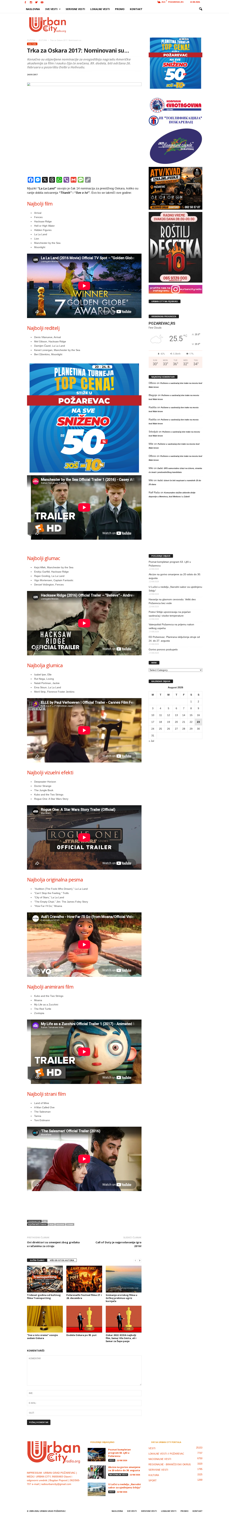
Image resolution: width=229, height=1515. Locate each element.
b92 (44, 1221)
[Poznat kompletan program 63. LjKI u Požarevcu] (97, 1454)
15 (191, 715)
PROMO (120, 9)
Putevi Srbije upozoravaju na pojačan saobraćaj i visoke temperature (170, 613)
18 (160, 721)
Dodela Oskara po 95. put (81, 1335)
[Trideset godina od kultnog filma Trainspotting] (45, 1279)
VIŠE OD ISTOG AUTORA (62, 1260)
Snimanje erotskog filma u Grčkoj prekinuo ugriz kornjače (121, 1298)
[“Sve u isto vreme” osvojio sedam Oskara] (45, 1319)
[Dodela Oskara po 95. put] (84, 1319)
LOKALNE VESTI (100, 9)
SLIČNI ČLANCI (37, 1260)
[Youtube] (42, 2)
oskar (70, 1224)
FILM (51, 1224)
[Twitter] (36, 2)
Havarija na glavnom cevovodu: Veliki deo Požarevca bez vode (172, 601)
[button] (200, 9)
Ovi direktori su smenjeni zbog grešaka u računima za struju (53, 1244)
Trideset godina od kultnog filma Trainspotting (44, 1296)
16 (198, 715)
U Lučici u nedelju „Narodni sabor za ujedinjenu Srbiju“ (175, 588)
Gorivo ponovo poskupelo (163, 649)
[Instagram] (31, 2)
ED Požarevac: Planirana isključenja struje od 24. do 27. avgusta (174, 639)
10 (152, 715)
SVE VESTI (51, 9)
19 (168, 721)
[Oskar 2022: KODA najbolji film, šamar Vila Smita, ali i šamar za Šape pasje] (124, 1319)
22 (191, 721)
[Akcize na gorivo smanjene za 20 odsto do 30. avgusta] (97, 1472)
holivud (60, 1224)
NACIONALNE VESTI (118, 1474)
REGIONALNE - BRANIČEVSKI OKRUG (169, 1464)
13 (176, 715)
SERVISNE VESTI (75, 9)
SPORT (152, 1480)
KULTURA (32, 44)
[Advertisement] (141, 25)
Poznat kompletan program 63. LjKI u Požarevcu (170, 563)
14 (183, 715)
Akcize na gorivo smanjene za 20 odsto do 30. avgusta (175, 576)
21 (183, 721)
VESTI (111, 1460)
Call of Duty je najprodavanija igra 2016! (118, 1244)
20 (176, 721)
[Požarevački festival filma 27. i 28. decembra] (84, 1279)
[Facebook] (25, 2)
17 (152, 721)
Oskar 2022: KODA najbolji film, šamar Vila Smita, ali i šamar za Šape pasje (121, 1338)
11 (160, 715)
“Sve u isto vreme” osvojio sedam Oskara (42, 1336)
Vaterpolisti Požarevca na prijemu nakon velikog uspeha (171, 626)
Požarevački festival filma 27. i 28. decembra (84, 1296)
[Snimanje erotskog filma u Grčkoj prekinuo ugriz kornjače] (124, 1279)
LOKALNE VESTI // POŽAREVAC (166, 1453)
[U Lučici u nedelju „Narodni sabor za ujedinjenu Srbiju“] (97, 1489)
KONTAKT (136, 9)
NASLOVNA (33, 9)
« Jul (151, 740)
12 (168, 715)
